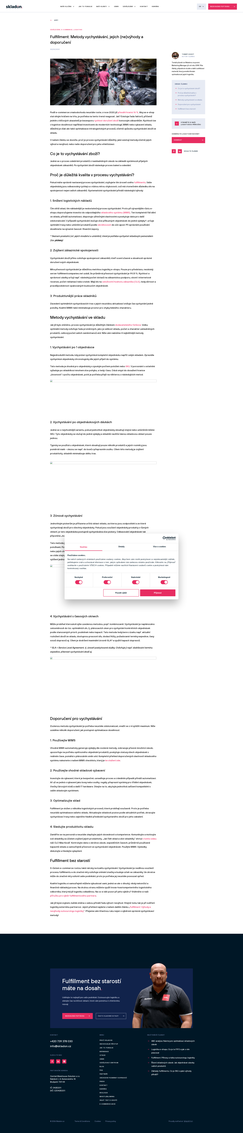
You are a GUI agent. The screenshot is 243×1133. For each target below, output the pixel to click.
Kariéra (155, 6)
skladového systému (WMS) (115, 212)
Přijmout (157, 593)
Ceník (116, 6)
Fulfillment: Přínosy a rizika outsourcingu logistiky (173, 1058)
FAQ (101, 1070)
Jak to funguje (85, 6)
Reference (104, 1051)
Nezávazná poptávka (219, 6)
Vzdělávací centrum (109, 1062)
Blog (102, 1066)
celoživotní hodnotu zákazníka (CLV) (121, 281)
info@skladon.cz (60, 1046)
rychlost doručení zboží (106, 120)
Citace (103, 1055)
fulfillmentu (140, 182)
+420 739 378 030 (61, 1041)
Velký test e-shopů (108, 1100)
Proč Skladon (106, 1040)
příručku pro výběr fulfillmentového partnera (73, 895)
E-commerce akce (108, 1104)
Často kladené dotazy (108, 1016)
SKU (128, 366)
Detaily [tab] (121, 546)
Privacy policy (110, 1121)
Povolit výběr (121, 593)
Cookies (98, 1121)
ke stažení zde (112, 760)
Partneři (104, 1074)
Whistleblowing (107, 1096)
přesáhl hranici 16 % (128, 112)
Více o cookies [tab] (159, 546)
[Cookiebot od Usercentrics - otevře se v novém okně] (165, 538)
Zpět (56, 20)
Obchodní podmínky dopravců (113, 1078)
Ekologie (104, 1092)
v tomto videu (149, 838)
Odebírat (178, 140)
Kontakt (144, 6)
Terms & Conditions (82, 1121)
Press (102, 1081)
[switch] (107, 582)
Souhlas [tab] (83, 547)
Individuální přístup (109, 1044)
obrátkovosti (104, 224)
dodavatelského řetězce (128, 325)
